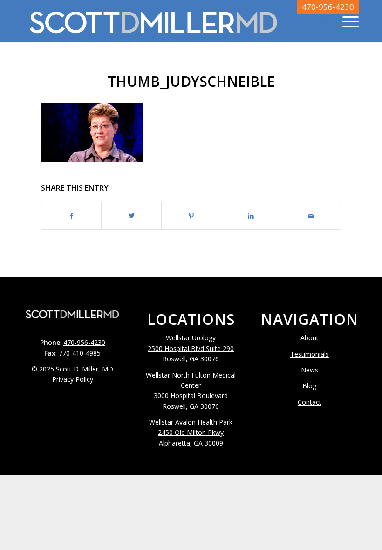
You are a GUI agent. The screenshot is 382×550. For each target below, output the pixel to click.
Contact (309, 402)
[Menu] (346, 21)
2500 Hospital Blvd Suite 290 (191, 348)
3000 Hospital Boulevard (191, 395)
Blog (309, 385)
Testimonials (309, 354)
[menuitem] (324, 21)
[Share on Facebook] (71, 215)
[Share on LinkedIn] (250, 215)
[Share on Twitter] (131, 215)
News (309, 369)
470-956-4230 (328, 6)
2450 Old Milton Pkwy (191, 432)
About (309, 337)
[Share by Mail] (311, 215)
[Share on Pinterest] (191, 215)
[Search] (324, 21)
